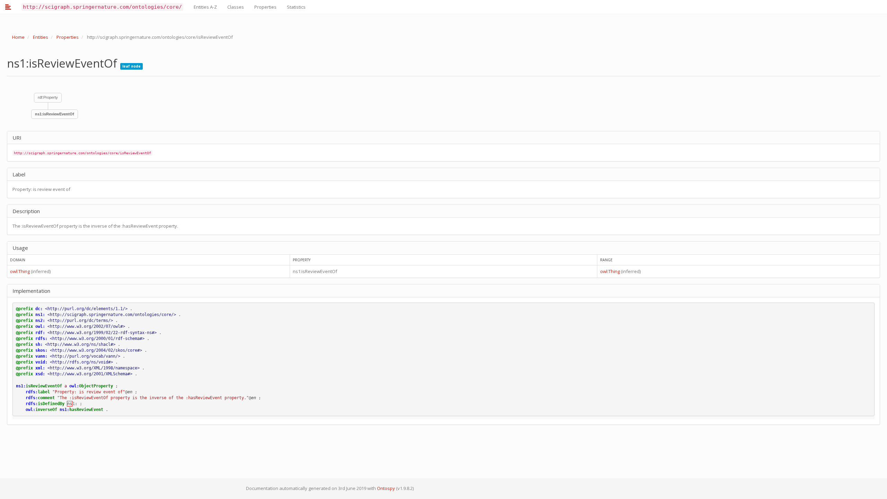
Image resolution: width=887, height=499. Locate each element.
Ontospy (386, 488)
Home (18, 37)
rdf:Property (48, 97)
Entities (40, 37)
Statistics (296, 7)
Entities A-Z (205, 7)
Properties (265, 7)
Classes (235, 7)
